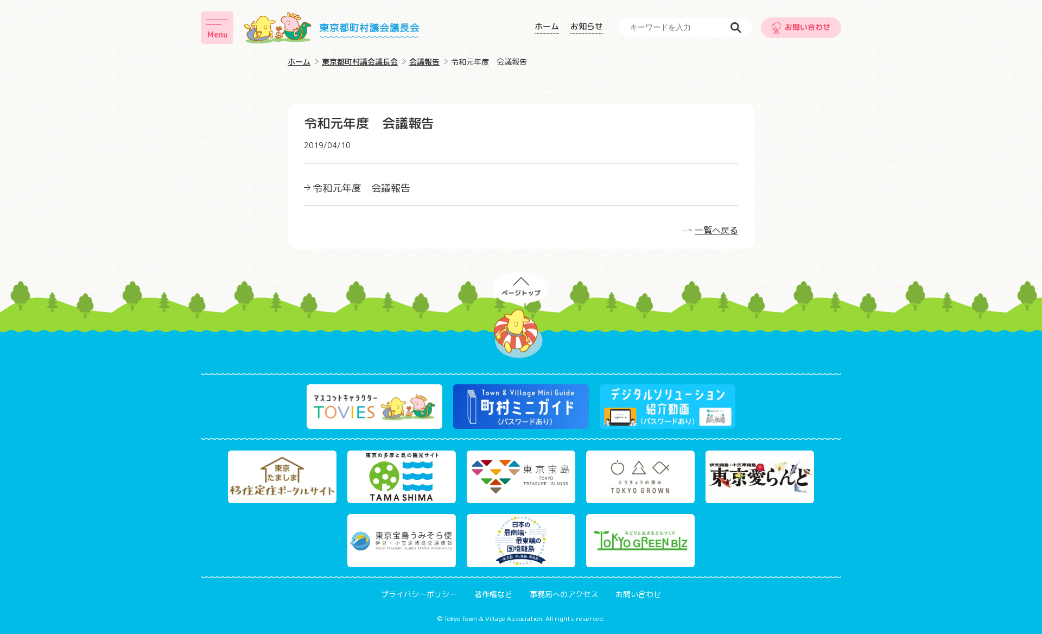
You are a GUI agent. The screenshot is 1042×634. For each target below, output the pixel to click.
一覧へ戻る (716, 230)
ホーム (547, 26)
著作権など (493, 594)
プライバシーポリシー (419, 594)
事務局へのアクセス (564, 594)
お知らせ (586, 26)
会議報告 (424, 61)
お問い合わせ (807, 27)
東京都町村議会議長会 (360, 61)
